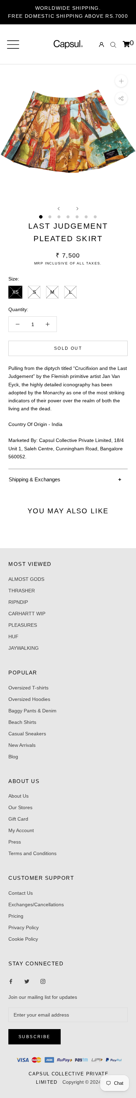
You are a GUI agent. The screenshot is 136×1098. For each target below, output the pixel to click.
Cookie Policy (23, 939)
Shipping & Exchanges (34, 479)
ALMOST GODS (26, 579)
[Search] (113, 44)
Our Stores (20, 807)
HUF (13, 636)
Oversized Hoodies (29, 699)
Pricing (15, 916)
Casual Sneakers (27, 733)
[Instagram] (26, 981)
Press (14, 842)
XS (15, 292)
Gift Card (18, 819)
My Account (21, 830)
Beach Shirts (22, 722)
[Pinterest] (42, 981)
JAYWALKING (23, 648)
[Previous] (59, 208)
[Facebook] (10, 981)
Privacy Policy (23, 927)
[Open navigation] (13, 44)
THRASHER (21, 590)
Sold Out (68, 348)
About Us (18, 796)
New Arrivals (22, 745)
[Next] (77, 208)
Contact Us (20, 893)
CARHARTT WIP (26, 613)
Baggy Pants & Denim (32, 710)
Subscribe (34, 1036)
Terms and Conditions (32, 853)
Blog (13, 756)
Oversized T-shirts (28, 687)
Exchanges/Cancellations (36, 904)
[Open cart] (126, 44)
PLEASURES (22, 625)
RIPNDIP (18, 602)
